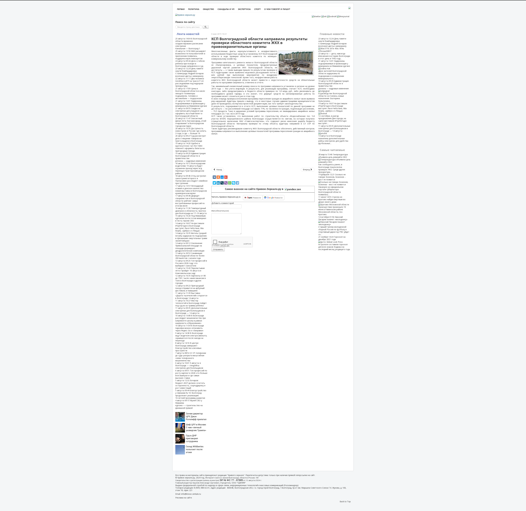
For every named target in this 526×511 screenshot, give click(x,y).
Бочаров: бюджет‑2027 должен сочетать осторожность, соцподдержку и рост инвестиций (190, 384)
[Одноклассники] (218, 177)
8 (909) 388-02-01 (202, 487)
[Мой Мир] (222, 177)
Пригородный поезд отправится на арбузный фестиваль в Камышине (190, 288)
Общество (208, 9)
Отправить (218, 249)
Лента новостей (188, 34)
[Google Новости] (273, 197)
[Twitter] (214, 183)
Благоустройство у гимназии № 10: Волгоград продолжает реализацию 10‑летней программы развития (190, 394)
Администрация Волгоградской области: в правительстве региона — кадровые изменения (190, 157)
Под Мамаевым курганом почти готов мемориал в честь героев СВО (190, 218)
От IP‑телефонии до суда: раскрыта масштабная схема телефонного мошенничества (190, 357)
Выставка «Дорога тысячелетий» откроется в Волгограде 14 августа (191, 295)
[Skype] (233, 183)
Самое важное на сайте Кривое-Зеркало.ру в (255, 189)
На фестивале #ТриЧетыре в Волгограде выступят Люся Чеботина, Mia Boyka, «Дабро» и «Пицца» (189, 227)
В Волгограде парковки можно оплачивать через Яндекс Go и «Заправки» (189, 328)
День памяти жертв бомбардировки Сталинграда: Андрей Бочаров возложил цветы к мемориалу (189, 72)
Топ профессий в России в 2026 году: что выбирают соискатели (191, 263)
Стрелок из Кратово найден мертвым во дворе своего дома (332, 206)
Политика (193, 9)
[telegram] (237, 183)
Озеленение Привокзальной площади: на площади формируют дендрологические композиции (189, 247)
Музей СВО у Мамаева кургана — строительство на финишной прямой (189, 404)
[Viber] (226, 183)
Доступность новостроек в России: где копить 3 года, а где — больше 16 (190, 131)
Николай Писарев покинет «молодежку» (333, 226)
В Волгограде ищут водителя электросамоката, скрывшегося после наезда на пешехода (191, 337)
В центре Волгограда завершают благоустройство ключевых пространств (188, 347)
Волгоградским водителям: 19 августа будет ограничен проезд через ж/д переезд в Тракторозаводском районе (190, 168)
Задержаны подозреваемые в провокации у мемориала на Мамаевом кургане (191, 103)
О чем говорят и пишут (277, 9)
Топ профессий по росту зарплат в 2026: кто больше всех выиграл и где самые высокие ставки (191, 374)
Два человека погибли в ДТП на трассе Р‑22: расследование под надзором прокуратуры (189, 82)
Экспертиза (244, 9)
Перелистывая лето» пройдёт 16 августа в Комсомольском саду (190, 270)
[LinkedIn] (218, 183)
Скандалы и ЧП (226, 9)
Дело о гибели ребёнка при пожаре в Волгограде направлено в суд (190, 63)
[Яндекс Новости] (253, 197)
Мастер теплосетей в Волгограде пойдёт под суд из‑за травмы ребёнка (191, 303)
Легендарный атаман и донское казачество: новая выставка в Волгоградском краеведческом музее (191, 190)
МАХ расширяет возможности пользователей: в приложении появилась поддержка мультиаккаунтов (190, 55)
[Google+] (226, 177)
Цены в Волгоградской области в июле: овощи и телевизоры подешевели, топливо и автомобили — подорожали (190, 93)
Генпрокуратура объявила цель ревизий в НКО (333, 163)
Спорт (257, 9)
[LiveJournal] (222, 183)
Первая (181, 9)
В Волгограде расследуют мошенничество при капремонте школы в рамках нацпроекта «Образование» (190, 319)
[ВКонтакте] (214, 177)
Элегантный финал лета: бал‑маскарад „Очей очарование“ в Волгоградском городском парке (190, 122)
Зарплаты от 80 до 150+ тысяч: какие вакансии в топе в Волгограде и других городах (190, 279)
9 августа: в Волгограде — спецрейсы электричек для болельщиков (189, 365)
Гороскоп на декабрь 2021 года (334, 243)
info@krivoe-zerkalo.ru (191, 494)
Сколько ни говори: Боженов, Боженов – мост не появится (332, 184)
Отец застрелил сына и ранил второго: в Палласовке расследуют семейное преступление (191, 180)
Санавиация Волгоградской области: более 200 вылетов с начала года (190, 255)
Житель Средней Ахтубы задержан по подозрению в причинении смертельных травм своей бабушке (191, 237)
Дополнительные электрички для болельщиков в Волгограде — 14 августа (191, 310)
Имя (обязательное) (220, 211)
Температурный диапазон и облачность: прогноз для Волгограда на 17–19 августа (191, 210)
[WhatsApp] (229, 183)
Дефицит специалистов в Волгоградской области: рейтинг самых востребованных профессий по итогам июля (190, 200)
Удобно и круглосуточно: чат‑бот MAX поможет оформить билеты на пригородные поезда (190, 147)
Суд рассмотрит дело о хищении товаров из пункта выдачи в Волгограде (190, 138)
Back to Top (345, 501)
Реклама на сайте (183, 497)
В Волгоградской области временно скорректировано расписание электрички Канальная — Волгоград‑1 (191, 43)
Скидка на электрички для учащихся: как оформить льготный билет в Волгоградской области (189, 112)
